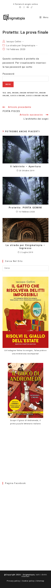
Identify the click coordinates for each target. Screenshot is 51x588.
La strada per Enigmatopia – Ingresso (25, 247)
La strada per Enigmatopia (20, 45)
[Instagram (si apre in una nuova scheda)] (24, 7)
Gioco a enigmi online (37, 96)
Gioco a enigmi (17, 96)
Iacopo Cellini (13, 41)
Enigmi (15, 93)
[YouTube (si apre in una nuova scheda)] (28, 7)
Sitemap (40, 581)
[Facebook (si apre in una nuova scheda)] (20, 7)
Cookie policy (28, 581)
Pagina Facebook (15, 483)
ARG (9, 93)
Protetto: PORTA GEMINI (25, 207)
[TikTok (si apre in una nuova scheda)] (31, 7)
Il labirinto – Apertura (25, 166)
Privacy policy (13, 581)
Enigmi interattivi (29, 93)
